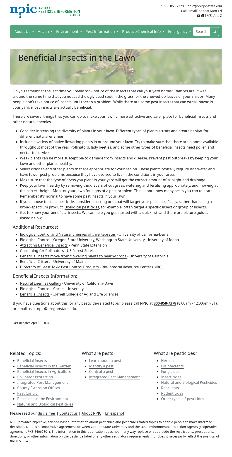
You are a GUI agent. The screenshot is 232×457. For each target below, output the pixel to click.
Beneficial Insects (35, 294)
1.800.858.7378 (172, 6)
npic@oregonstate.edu (204, 6)
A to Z (217, 15)
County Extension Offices (38, 387)
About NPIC (91, 413)
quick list (149, 212)
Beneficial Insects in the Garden (44, 366)
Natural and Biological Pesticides (45, 404)
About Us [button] (22, 31)
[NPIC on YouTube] (198, 15)
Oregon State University (109, 427)
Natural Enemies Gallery (40, 283)
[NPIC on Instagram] (206, 15)
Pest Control (28, 393)
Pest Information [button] (101, 31)
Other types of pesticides (182, 398)
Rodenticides (172, 393)
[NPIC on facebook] (202, 15)
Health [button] (44, 31)
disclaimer (47, 413)
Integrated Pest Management (42, 382)
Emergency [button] (178, 31)
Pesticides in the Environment (42, 398)
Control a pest (101, 371)
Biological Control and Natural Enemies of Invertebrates (68, 234)
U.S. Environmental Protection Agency (169, 427)
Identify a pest (101, 366)
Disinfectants (172, 366)
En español (114, 413)
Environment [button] (67, 31)
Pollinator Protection (35, 376)
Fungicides (170, 371)
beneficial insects (194, 116)
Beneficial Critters (35, 261)
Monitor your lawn (69, 190)
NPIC (13, 422)
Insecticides (171, 376)
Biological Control (35, 239)
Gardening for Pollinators (42, 250)
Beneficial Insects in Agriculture (44, 371)
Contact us (68, 413)
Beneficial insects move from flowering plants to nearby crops (73, 256)
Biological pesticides (82, 207)
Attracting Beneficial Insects (44, 245)
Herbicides (170, 360)
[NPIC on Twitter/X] (211, 15)
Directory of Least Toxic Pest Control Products (60, 266)
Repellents (170, 387)
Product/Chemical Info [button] (142, 31)
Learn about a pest (105, 360)
